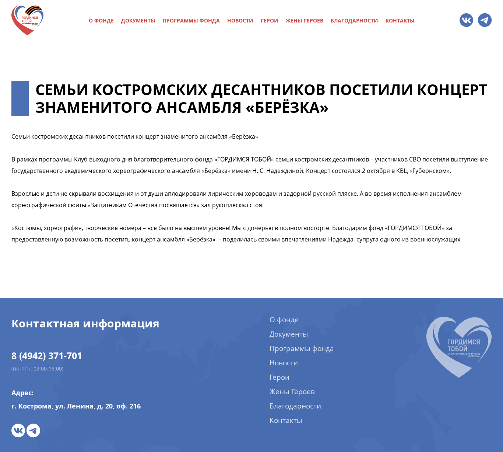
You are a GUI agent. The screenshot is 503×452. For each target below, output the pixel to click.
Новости (240, 21)
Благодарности (354, 21)
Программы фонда (191, 21)
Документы (138, 21)
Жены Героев (304, 21)
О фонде (101, 21)
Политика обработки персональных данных (67, 441)
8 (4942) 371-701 (46, 355)
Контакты (400, 21)
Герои (269, 21)
